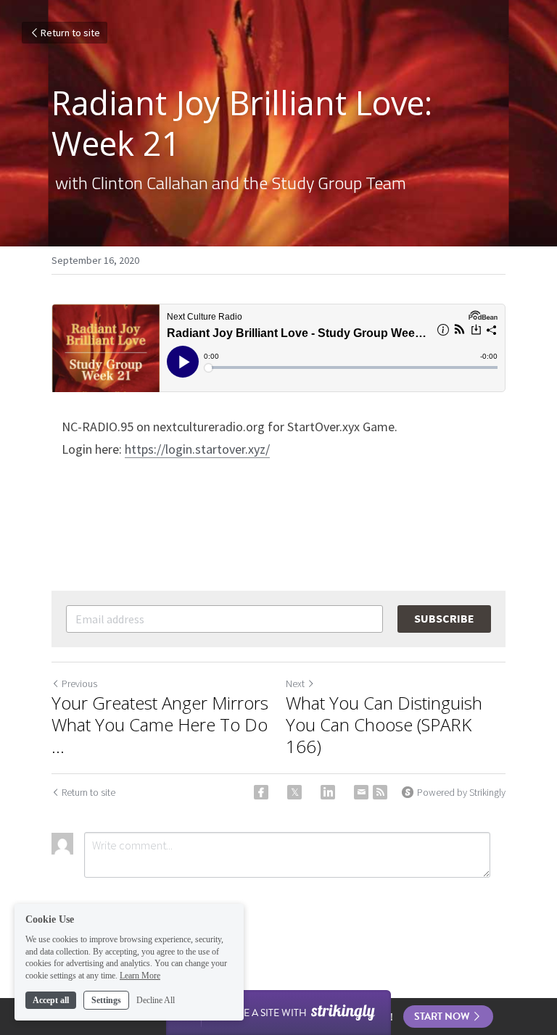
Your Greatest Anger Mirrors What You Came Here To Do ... (159, 724)
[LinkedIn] (328, 792)
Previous (79, 683)
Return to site (70, 32)
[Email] (361, 792)
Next (295, 683)
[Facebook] (261, 792)
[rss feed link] (380, 792)
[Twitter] (294, 792)
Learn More (140, 975)
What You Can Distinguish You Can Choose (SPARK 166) (384, 724)
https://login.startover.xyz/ (197, 449)
